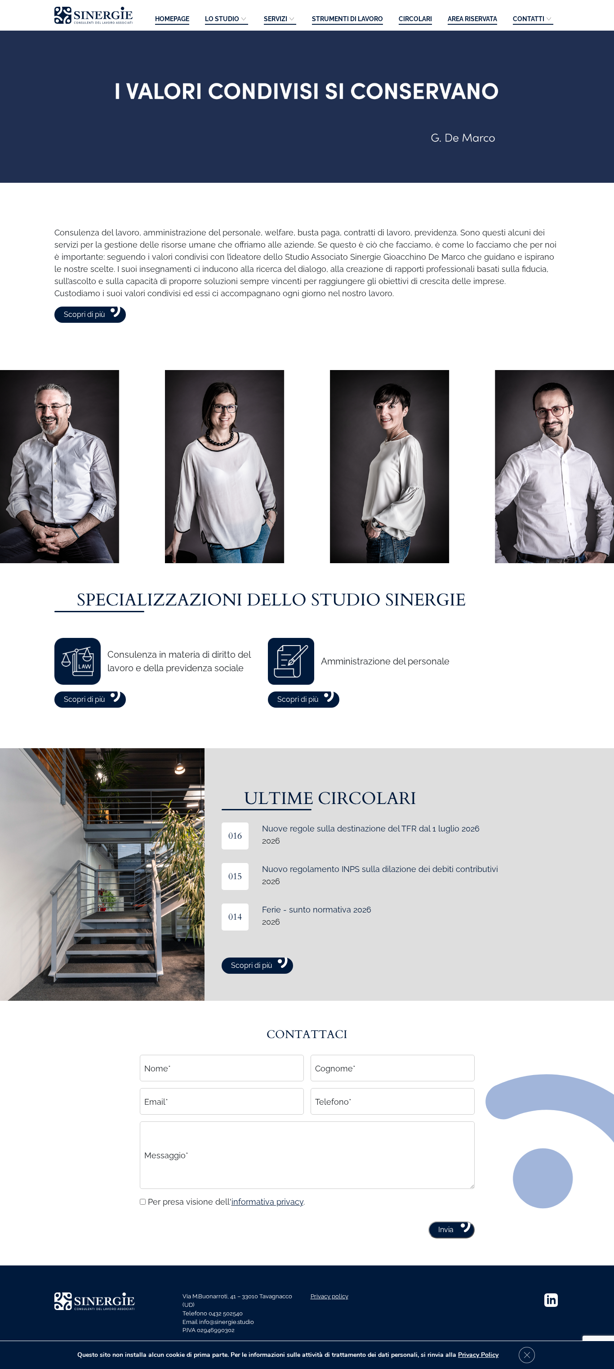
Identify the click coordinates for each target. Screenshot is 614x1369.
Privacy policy (329, 1296)
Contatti (528, 19)
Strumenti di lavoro (347, 19)
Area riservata (472, 19)
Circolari (415, 19)
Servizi (275, 19)
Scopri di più (84, 314)
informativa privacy (267, 1201)
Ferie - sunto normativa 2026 (316, 909)
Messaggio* (166, 1155)
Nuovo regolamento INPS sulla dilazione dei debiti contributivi (380, 869)
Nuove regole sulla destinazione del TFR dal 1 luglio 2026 (371, 828)
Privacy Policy (478, 1355)
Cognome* (335, 1068)
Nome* (157, 1068)
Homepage (172, 19)
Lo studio (222, 19)
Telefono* (333, 1101)
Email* (156, 1101)
